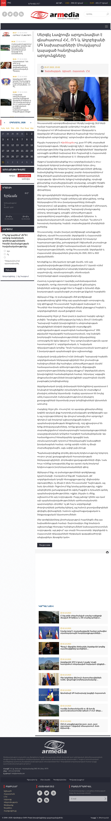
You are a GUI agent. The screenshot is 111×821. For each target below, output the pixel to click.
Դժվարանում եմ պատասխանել (12, 262)
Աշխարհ (66, 71)
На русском (44, 545)
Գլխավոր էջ (32, 780)
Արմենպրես (68, 142)
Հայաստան (78, 71)
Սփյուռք (8, 799)
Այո (8, 251)
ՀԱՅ (3, 3)
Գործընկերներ (59, 780)
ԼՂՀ (88, 71)
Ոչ (8, 254)
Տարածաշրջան (53, 71)
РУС (9, 3)
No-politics (8, 808)
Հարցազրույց (10, 811)
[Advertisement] (72, 575)
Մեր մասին (45, 780)
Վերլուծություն (11, 802)
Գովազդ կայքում (76, 780)
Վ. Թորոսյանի (103, 818)
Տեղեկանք (8, 805)
